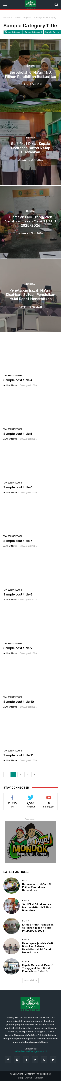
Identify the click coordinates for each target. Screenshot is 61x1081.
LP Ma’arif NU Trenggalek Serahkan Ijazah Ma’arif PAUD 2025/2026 (37, 927)
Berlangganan (49, 795)
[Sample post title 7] (30, 515)
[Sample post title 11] (30, 730)
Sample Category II (33, 32)
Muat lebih (29, 980)
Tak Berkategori (12, 375)
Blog (20, 1077)
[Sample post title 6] (30, 462)
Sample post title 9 (17, 648)
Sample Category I (13, 32)
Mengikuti (30, 795)
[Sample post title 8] (30, 569)
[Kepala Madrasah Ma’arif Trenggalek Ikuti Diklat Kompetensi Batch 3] (11, 966)
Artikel (30, 66)
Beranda (7, 17)
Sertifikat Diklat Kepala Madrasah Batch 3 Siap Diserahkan (36, 907)
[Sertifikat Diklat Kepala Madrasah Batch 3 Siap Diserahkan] (30, 148)
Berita (30, 137)
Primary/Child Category (45, 17)
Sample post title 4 (18, 380)
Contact (39, 1077)
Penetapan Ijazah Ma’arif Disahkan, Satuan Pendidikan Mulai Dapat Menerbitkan (37, 948)
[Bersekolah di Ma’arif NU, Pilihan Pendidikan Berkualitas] (30, 75)
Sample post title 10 (18, 702)
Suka (12, 795)
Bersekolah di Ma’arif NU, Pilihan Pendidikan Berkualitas (37, 887)
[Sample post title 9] (30, 623)
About (28, 1077)
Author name (10, 385)
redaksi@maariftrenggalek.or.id (30, 1051)
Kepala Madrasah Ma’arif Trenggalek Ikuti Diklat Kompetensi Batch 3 (37, 968)
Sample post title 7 (17, 541)
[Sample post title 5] (30, 408)
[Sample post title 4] (30, 355)
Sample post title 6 (17, 487)
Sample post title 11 (18, 755)
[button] (56, 4)
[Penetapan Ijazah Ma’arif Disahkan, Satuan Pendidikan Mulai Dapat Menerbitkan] (30, 295)
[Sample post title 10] (30, 676)
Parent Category (22, 17)
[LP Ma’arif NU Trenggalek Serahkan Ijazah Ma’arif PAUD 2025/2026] (30, 222)
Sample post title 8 (18, 594)
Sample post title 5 (17, 434)
